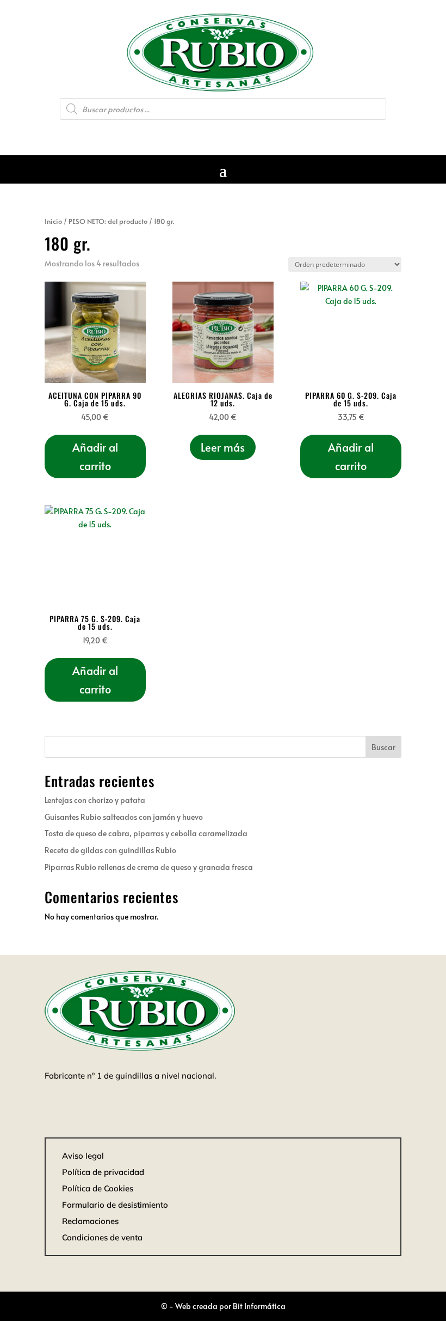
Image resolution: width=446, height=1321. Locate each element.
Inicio (53, 221)
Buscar (383, 747)
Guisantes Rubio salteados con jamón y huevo (124, 817)
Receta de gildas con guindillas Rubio (110, 850)
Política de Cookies (97, 1188)
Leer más (223, 447)
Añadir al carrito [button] (95, 456)
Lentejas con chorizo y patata (95, 800)
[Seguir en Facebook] (223, 134)
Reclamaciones (90, 1221)
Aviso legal (83, 1155)
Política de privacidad (103, 1172)
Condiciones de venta (102, 1237)
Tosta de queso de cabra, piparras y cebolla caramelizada (146, 833)
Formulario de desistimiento (115, 1205)
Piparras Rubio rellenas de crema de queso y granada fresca (149, 867)
